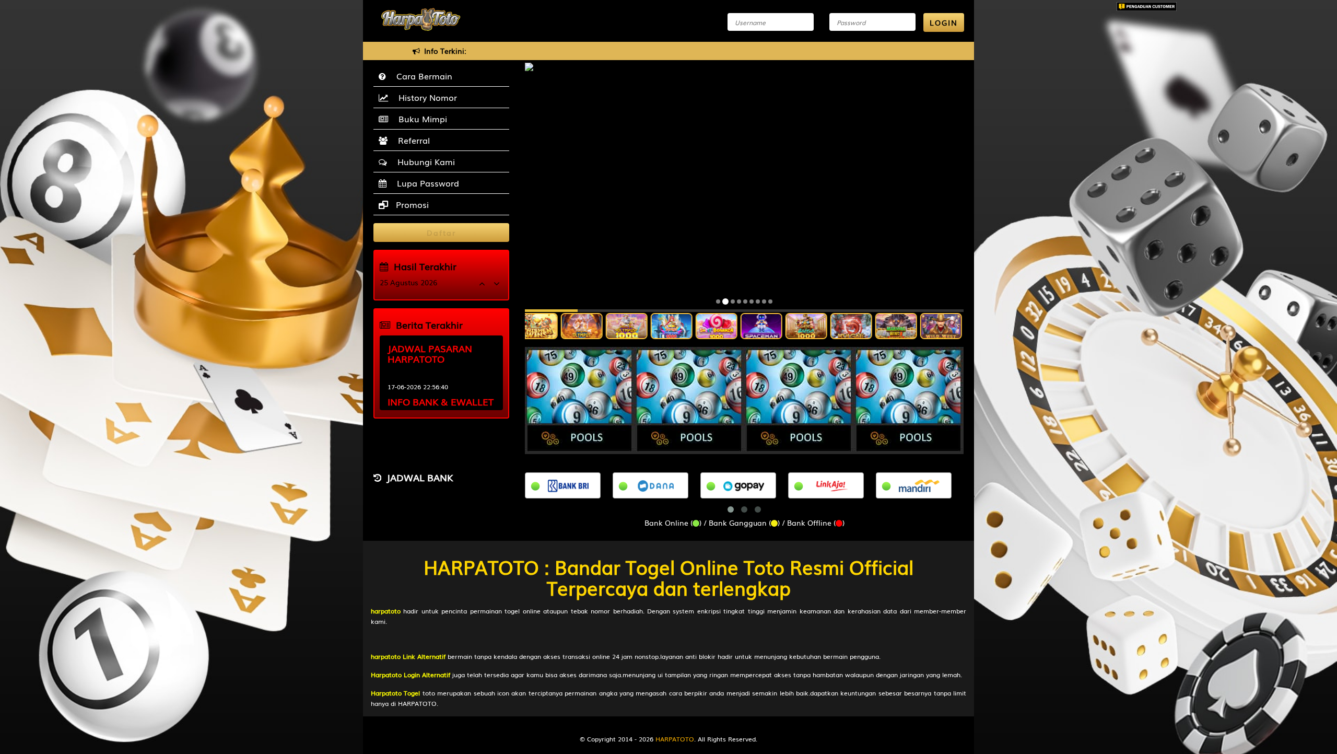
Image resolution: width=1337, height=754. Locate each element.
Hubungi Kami (423, 161)
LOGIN (944, 22)
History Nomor (425, 97)
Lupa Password (425, 183)
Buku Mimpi (420, 118)
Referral (411, 140)
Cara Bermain (421, 75)
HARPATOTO (674, 739)
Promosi (411, 204)
